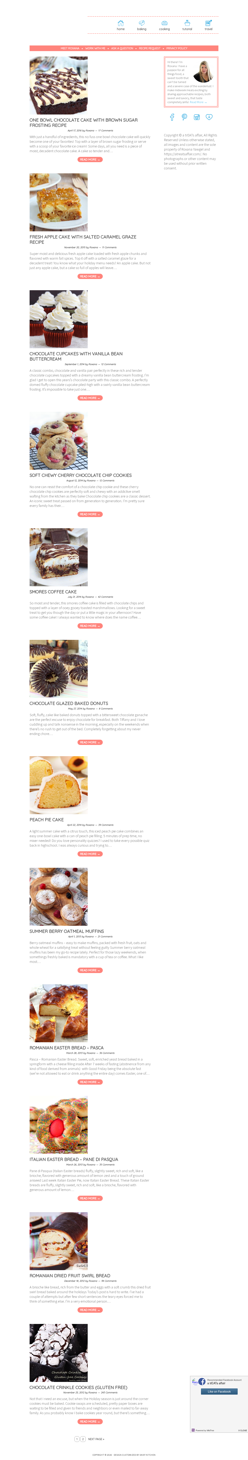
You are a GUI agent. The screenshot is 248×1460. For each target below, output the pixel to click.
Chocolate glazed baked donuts (69, 703)
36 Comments (106, 1052)
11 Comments (109, 247)
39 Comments (105, 824)
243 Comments (109, 1392)
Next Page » (96, 1439)
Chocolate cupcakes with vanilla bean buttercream (76, 356)
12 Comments (108, 364)
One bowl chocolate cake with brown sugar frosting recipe (84, 122)
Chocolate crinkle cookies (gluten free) (78, 1387)
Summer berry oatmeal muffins (67, 931)
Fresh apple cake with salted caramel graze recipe (83, 239)
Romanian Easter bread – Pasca (67, 1047)
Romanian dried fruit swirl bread (70, 1275)
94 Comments (108, 1280)
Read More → (90, 159)
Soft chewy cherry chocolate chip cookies (81, 475)
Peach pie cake (47, 819)
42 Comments (105, 596)
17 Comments (105, 130)
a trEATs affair (59, 18)
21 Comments (105, 936)
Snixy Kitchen (148, 1454)
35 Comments (106, 1164)
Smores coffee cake (53, 591)
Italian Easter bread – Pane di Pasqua (74, 1159)
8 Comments (106, 708)
